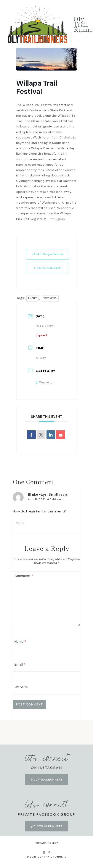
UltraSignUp (56, 219)
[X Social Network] (41, 434)
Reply (20, 523)
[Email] (60, 434)
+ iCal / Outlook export (47, 268)
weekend (50, 298)
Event (32, 298)
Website (21, 687)
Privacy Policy (46, 842)
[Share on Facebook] (31, 434)
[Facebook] (49, 852)
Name (20, 641)
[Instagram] (44, 852)
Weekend (46, 382)
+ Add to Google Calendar (48, 254)
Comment (23, 576)
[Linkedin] (50, 434)
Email (20, 664)
